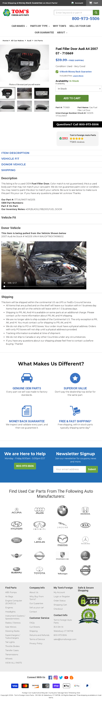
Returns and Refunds (39, 635)
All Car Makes (17, 40)
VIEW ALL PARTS (13, 663)
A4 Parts (38, 40)
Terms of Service (37, 639)
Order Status (59, 600)
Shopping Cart (60, 605)
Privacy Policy (35, 643)
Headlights (10, 612)
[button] (78, 138)
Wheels (8, 658)
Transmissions (11, 654)
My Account (59, 592)
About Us (33, 592)
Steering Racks (12, 631)
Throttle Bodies (12, 646)
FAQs (32, 623)
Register (66, 596)
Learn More (78, 76)
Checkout (58, 609)
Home (5, 40)
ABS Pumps (11, 592)
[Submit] (96, 12)
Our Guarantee (36, 603)
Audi (29, 40)
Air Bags (9, 596)
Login (56, 596)
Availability (60, 83)
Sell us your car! (36, 607)
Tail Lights (10, 642)
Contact (33, 612)
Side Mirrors (10, 627)
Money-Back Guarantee (30, 3)
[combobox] (76, 12)
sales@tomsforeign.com (65, 639)
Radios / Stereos (12, 623)
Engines (9, 607)
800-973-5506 (85, 18)
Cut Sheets (34, 627)
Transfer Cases (12, 650)
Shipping (33, 631)
